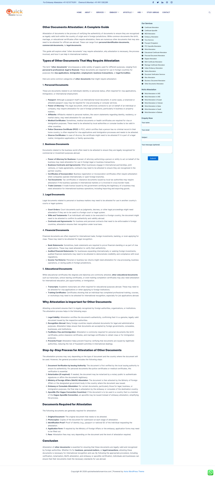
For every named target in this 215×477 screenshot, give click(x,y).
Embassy (113, 12)
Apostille (127, 12)
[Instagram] (171, 2)
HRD (139, 12)
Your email (145, 130)
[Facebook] (153, 2)
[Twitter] (158, 2)
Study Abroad (153, 12)
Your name (145, 122)
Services (100, 12)
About (87, 12)
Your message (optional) (151, 145)
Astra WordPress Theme (134, 471)
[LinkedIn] (162, 2)
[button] (209, 12)
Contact (166, 12)
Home (79, 12)
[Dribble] (167, 2)
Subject (144, 137)
